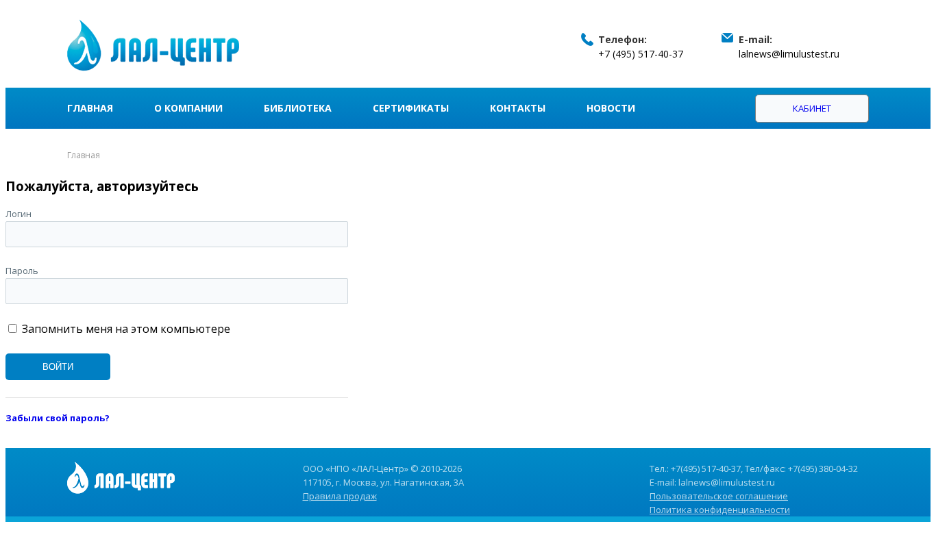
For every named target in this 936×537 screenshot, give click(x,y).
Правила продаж (340, 496)
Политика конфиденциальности (720, 509)
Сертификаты (411, 107)
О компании (188, 107)
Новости (611, 107)
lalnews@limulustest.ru (789, 53)
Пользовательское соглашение (719, 496)
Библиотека (298, 107)
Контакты (517, 107)
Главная (90, 107)
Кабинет (812, 108)
